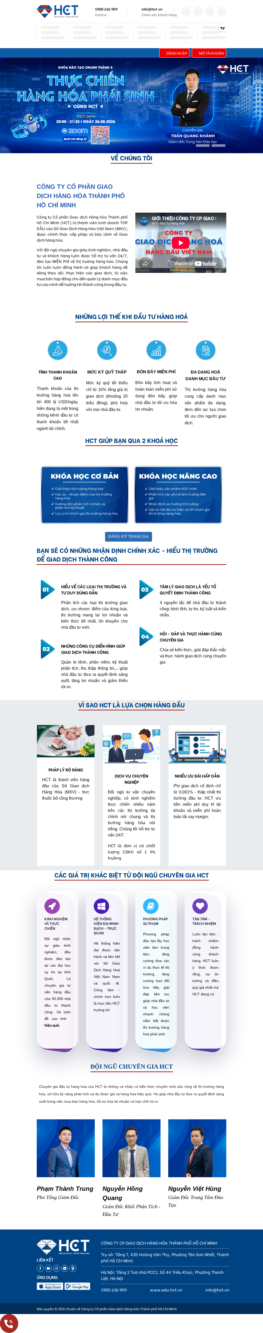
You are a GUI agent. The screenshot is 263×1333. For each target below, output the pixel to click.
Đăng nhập (176, 53)
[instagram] (209, 11)
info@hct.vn (152, 9)
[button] (203, 145)
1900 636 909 (106, 9)
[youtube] (221, 11)
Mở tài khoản (211, 53)
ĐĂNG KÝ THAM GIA (128, 536)
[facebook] (186, 11)
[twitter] (198, 11)
